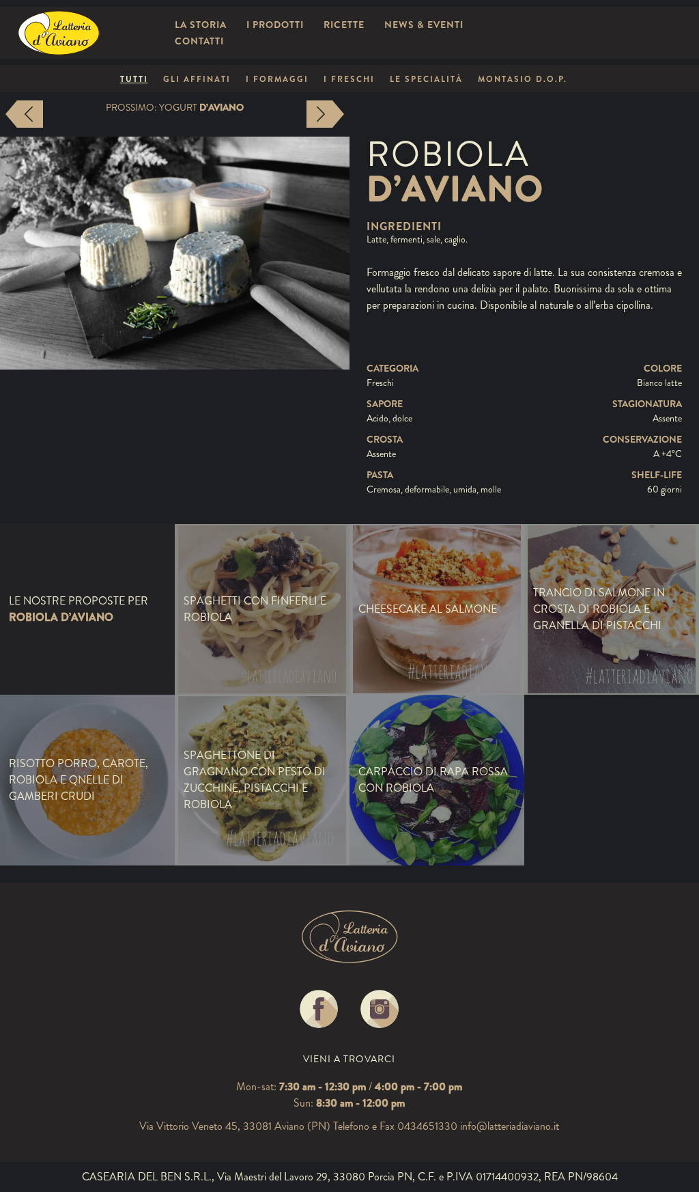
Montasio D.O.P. (522, 79)
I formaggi (277, 79)
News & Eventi (423, 24)
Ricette (344, 24)
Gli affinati (197, 79)
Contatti (199, 41)
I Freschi (349, 79)
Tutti (134, 79)
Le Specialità (426, 79)
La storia (201, 24)
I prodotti (275, 24)
